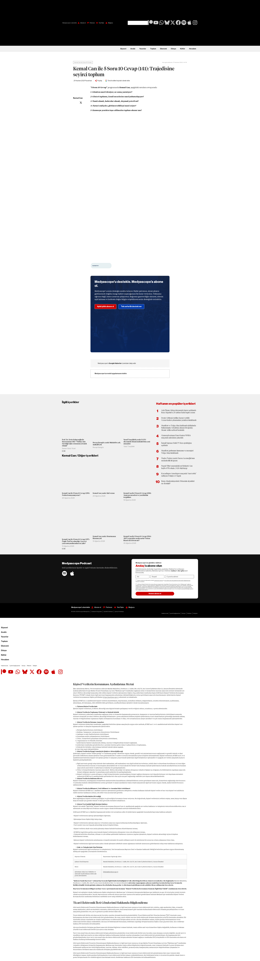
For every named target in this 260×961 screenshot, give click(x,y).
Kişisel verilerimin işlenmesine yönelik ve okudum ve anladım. (163, 581)
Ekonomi (163, 49)
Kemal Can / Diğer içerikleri (80, 455)
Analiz (132, 49)
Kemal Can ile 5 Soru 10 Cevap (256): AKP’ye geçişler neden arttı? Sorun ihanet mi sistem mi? (137, 538)
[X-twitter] (172, 22)
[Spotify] (183, 22)
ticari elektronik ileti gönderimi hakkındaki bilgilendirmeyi (177, 580)
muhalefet (95, 265)
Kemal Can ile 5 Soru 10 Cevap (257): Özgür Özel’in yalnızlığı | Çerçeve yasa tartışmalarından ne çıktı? (75, 541)
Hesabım (192, 49)
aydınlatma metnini (158, 580)
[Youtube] (155, 22)
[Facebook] (178, 22)
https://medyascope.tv (111, 697)
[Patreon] (150, 22)
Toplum (153, 49)
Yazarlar (142, 49)
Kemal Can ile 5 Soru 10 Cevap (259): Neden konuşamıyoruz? (76, 494)
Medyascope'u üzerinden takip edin (117, 363)
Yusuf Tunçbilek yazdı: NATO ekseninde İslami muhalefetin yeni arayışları (137, 442)
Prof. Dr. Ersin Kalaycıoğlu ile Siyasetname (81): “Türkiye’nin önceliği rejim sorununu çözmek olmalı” (74, 443)
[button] (138, 10)
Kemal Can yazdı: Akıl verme (104, 493)
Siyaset (123, 49)
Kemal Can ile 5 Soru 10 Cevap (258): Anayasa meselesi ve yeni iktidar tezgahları (137, 495)
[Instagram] (195, 22)
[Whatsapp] (161, 22)
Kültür (182, 49)
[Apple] (189, 22)
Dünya (173, 49)
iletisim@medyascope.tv (110, 872)
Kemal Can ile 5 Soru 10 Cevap (83, 62)
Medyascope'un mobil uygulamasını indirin (111, 373)
